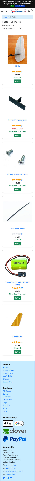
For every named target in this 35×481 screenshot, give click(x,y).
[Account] (29, 11)
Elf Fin (17, 66)
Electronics (7, 397)
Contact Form (11, 474)
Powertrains (7, 400)
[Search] (5, 11)
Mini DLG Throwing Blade (17, 120)
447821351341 (11, 468)
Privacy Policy (8, 373)
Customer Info (8, 370)
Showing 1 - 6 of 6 (8, 25)
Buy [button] (18, 81)
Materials (6, 405)
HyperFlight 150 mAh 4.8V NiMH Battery (17, 283)
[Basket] (32, 11)
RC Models (7, 391)
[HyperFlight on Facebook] (4, 478)
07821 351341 (11, 465)
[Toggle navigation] (2, 11)
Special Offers (8, 382)
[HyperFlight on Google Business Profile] (11, 478)
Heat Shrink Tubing (17, 228)
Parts (5, 17)
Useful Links (7, 376)
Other (5, 411)
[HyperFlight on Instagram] (8, 478)
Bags (5, 403)
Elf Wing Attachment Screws (17, 174)
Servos (5, 394)
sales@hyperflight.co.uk (14, 471)
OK (12, 6)
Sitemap (6, 379)
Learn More (20, 6)
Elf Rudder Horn (17, 336)
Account (6, 367)
